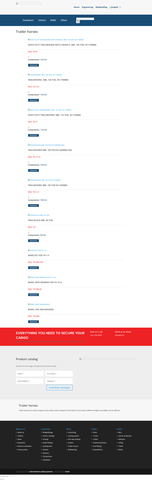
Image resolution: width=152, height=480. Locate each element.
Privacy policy (22, 450)
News (19, 439)
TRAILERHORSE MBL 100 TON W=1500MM (47, 185)
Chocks (70, 443)
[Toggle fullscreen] (3, 476)
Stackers (46, 453)
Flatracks (121, 439)
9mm (95, 432)
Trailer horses (73, 446)
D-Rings (46, 439)
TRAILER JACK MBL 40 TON (40, 220)
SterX (67, 472)
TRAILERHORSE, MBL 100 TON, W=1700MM (48, 79)
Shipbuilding (101, 7)
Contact (20, 436)
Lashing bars (47, 446)
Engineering (87, 7)
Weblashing (72, 450)
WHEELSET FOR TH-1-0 (38, 255)
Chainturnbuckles (99, 443)
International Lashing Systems (41, 472)
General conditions (24, 446)
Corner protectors (125, 436)
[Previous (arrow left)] (1, 479)
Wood (120, 450)
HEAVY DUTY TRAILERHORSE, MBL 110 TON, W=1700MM (54, 115)
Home (76, 7)
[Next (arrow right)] (3, 479)
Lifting (120, 443)
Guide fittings (48, 443)
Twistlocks (46, 460)
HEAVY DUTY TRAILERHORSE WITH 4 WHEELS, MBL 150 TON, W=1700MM (62, 44)
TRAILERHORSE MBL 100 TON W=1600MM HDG (50, 150)
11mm (95, 436)
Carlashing (72, 432)
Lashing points (73, 436)
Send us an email (123, 331)
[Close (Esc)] (7, 476)
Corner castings (48, 436)
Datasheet (33, 65)
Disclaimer (21, 443)
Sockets (45, 450)
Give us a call (96, 331)
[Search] (78, 21)
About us (20, 432)
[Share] (5, 476)
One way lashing (74, 439)
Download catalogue (59, 387)
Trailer (120, 446)
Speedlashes (98, 450)
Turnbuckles (47, 456)
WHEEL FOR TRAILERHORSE (41, 309)
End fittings (97, 446)
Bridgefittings (48, 432)
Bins (120, 432)
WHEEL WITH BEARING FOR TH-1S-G (45, 282)
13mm (95, 439)
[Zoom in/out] (1, 476)
